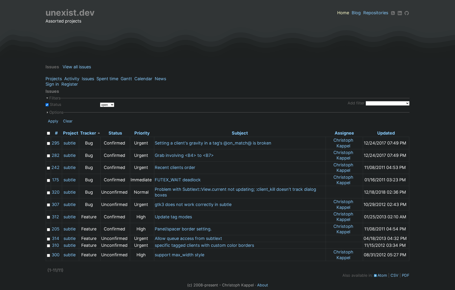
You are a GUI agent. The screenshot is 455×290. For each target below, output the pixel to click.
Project (70, 133)
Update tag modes (173, 216)
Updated (386, 133)
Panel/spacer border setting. (183, 228)
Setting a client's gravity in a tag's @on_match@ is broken (213, 142)
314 (55, 238)
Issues (88, 78)
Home (343, 12)
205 (55, 228)
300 (55, 254)
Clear (68, 121)
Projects (54, 78)
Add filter (356, 103)
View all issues (77, 66)
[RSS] (393, 12)
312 (55, 216)
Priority (142, 133)
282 (55, 155)
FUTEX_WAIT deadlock (178, 179)
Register (69, 84)
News (160, 78)
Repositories (375, 12)
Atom (382, 275)
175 (55, 179)
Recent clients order (175, 167)
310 (55, 245)
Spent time (107, 78)
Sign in (52, 84)
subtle (70, 142)
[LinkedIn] (400, 12)
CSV (394, 275)
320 (55, 192)
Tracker (88, 133)
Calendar (143, 78)
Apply (53, 121)
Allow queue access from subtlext (188, 238)
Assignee (344, 133)
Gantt (126, 78)
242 (55, 167)
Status (55, 104)
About (262, 285)
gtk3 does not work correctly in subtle (193, 204)
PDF (406, 275)
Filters (54, 98)
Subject (240, 133)
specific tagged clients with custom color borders (204, 245)
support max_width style (179, 254)
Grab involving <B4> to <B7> (184, 155)
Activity (71, 78)
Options (56, 112)
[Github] (407, 12)
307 (55, 204)
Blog (356, 12)
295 (55, 142)
